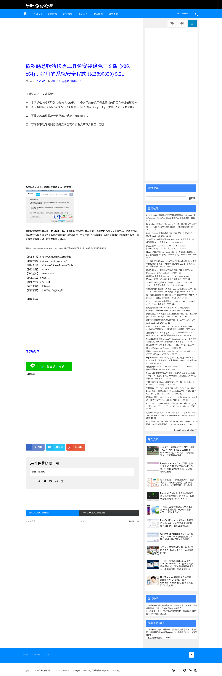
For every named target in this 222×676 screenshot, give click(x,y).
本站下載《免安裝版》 (53, 290)
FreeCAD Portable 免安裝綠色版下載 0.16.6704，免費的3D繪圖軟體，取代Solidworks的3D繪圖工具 (177, 523)
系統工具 (82, 14)
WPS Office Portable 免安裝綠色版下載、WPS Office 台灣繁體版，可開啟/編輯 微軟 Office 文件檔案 (176, 537)
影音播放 (67, 14)
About (37, 654)
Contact (48, 654)
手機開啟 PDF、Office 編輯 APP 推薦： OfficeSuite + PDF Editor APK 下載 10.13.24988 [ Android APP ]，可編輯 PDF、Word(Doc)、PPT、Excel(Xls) (172, 391)
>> (196, 430)
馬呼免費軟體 (39, 5)
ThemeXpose (75, 670)
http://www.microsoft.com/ (54, 261)
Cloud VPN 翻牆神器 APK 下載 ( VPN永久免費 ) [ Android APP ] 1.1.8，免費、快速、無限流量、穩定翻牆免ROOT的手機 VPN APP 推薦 (171, 376)
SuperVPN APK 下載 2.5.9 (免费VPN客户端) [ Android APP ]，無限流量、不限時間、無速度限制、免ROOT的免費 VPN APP (172, 360)
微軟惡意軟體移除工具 (37, 231)
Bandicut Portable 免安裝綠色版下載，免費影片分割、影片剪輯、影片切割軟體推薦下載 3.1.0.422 (177, 496)
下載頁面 (46, 286)
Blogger (118, 670)
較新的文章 (30, 521)
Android (38, 14)
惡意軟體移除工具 (72, 81)
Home (25, 654)
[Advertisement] (83, 39)
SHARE (38, 447)
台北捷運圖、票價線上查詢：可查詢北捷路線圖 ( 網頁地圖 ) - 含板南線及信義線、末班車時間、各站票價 (177, 482)
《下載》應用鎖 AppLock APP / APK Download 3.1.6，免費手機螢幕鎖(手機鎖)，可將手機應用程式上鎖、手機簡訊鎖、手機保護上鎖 (171, 264)
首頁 (82, 521)
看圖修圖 (98, 14)
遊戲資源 (113, 14)
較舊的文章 (134, 521)
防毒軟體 (52, 14)
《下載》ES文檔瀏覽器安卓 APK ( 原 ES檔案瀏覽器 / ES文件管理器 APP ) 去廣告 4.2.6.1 (176, 509)
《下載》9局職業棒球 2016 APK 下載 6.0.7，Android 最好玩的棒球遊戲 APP (176, 550)
